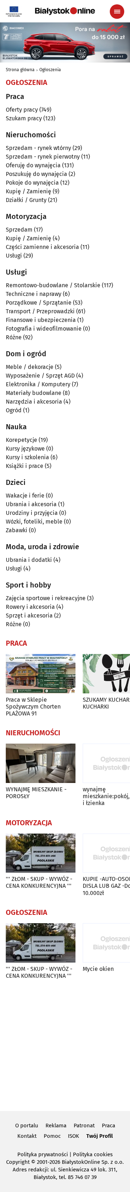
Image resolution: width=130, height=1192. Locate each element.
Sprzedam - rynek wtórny (38, 148)
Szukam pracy (24, 118)
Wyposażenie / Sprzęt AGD (40, 375)
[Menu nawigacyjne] (117, 11)
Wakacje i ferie (25, 495)
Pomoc (52, 1136)
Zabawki (16, 530)
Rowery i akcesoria (30, 606)
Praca (108, 1125)
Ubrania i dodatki (29, 559)
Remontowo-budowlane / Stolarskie (53, 285)
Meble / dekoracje (29, 366)
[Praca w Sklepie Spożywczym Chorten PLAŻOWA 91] (40, 673)
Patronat (84, 1125)
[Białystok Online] (65, 11)
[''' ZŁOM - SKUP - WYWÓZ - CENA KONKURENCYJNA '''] (40, 853)
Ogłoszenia (50, 69)
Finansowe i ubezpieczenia (41, 320)
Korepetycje (21, 439)
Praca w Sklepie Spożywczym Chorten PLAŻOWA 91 (33, 706)
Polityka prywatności (42, 1154)
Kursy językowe (25, 448)
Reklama (56, 1125)
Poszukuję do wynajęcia (36, 174)
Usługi (14, 255)
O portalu (26, 1125)
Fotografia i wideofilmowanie (44, 328)
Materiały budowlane (33, 393)
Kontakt (26, 1136)
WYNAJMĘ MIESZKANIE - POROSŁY (36, 793)
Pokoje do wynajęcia (32, 182)
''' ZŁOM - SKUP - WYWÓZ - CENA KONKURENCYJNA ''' (39, 882)
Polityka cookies (93, 1154)
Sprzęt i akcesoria (29, 615)
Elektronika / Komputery (38, 384)
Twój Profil (99, 1136)
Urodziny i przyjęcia (32, 512)
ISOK (73, 1136)
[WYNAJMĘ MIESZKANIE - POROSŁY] (40, 763)
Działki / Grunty (26, 200)
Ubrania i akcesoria (31, 504)
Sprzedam (19, 229)
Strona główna (20, 69)
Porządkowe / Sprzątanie (39, 302)
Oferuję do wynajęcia (33, 165)
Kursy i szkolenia (27, 457)
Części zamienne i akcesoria (42, 247)
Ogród (14, 410)
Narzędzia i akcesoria (34, 401)
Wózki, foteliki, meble (34, 521)
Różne (14, 337)
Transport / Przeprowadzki (40, 311)
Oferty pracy (22, 109)
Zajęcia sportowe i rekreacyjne (46, 598)
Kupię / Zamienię (28, 191)
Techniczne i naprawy (33, 294)
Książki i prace (24, 465)
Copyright (18, 1162)
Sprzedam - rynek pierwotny (43, 156)
